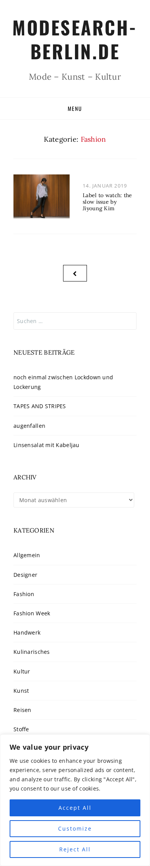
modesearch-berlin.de (75, 39)
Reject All (75, 849)
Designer (25, 574)
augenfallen (29, 425)
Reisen (22, 710)
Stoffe (21, 729)
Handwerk (26, 632)
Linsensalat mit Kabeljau (46, 445)
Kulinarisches (31, 651)
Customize (75, 828)
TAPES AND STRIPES (39, 406)
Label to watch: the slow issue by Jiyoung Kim (107, 202)
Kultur (21, 671)
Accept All (75, 807)
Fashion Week (31, 613)
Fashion (23, 594)
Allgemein (26, 555)
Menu (75, 108)
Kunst (21, 690)
